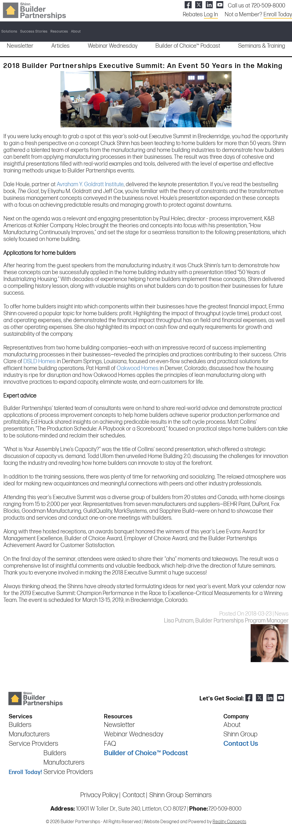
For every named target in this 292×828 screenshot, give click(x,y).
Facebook (188, 4)
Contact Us (241, 743)
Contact (134, 795)
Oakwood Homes (138, 368)
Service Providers (33, 743)
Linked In (209, 4)
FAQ (110, 743)
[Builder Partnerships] (34, 10)
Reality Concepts (229, 822)
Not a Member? (258, 14)
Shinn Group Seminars (180, 795)
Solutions (9, 31)
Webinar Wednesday (112, 46)
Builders (20, 725)
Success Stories (34, 31)
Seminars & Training (261, 46)
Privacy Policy (99, 795)
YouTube (219, 4)
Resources (59, 31)
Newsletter (20, 46)
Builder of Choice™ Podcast (187, 46)
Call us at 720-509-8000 (256, 5)
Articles (60, 46)
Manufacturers (29, 734)
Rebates (200, 14)
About (76, 31)
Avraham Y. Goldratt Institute (90, 184)
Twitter (198, 4)
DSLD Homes (39, 361)
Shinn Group (241, 734)
